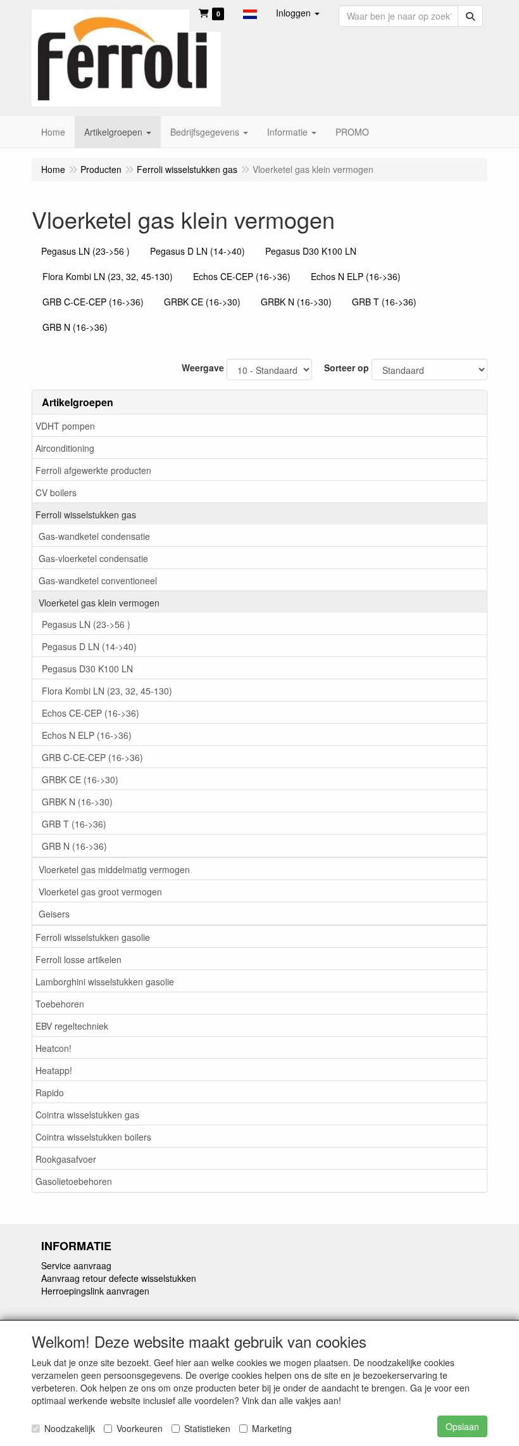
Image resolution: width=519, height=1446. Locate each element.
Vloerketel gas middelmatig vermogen (114, 869)
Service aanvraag (76, 1265)
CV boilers (56, 492)
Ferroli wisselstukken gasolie (92, 937)
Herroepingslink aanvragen (95, 1290)
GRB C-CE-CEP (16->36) (92, 757)
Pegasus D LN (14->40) (89, 646)
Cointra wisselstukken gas (87, 1114)
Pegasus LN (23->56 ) (86, 624)
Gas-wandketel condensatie (94, 536)
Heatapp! (53, 1070)
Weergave (203, 367)
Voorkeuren (139, 1428)
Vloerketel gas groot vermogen (100, 891)
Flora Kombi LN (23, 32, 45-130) (107, 690)
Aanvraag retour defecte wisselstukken (118, 1278)
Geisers (54, 913)
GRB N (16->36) (74, 846)
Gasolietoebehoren (73, 1181)
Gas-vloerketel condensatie (93, 558)
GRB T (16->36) (74, 823)
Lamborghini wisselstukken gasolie (104, 981)
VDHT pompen (65, 425)
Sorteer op (346, 367)
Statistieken (207, 1428)
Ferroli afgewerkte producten (93, 470)
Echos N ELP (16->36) (87, 735)
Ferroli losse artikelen (78, 959)
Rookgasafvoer (65, 1159)
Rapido (49, 1092)
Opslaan (462, 1426)
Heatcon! (53, 1048)
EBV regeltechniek (71, 1026)
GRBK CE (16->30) (80, 779)
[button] (250, 12)
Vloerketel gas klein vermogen (99, 602)
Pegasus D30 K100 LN (87, 668)
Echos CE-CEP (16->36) (90, 713)
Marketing (272, 1428)
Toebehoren (59, 1003)
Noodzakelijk (69, 1428)
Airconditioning (64, 448)
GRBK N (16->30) (77, 801)
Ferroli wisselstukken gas (85, 514)
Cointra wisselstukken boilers (93, 1136)
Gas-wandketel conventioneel (98, 580)
